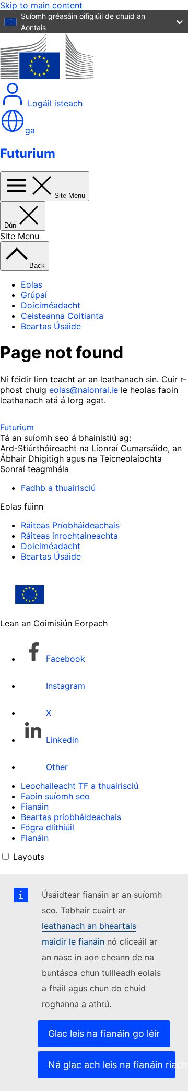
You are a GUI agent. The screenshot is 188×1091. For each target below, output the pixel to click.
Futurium (27, 153)
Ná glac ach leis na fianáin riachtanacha (111, 1064)
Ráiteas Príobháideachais (70, 525)
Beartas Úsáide (51, 326)
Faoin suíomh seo (55, 796)
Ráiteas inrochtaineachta (69, 535)
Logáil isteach (54, 103)
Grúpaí (34, 295)
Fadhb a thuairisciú (58, 487)
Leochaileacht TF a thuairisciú (79, 785)
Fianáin (35, 806)
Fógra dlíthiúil (47, 827)
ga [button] (30, 130)
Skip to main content (41, 5)
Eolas (31, 284)
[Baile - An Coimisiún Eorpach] (46, 76)
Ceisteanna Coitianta (62, 316)
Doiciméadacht (50, 305)
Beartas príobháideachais (71, 817)
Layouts (28, 856)
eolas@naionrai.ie (83, 390)
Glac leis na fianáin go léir (104, 1033)
